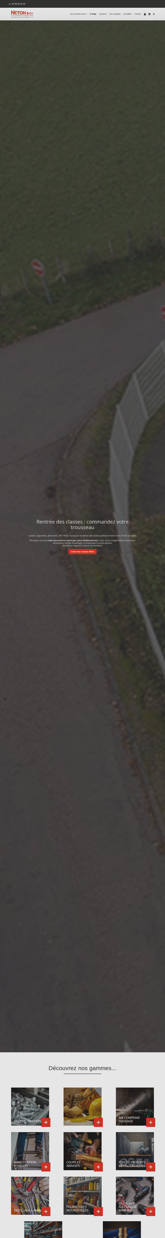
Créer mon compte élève (82, 551)
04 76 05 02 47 (18, 3)
